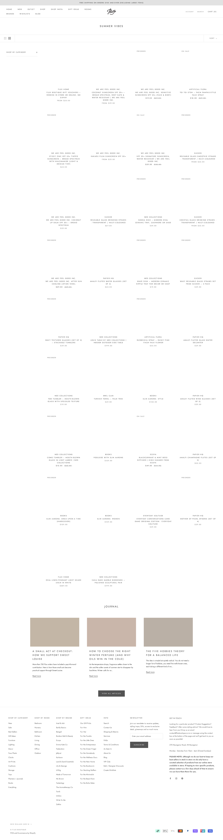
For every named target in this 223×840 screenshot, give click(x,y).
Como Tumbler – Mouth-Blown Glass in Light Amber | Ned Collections (63, 460)
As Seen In (108, 749)
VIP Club (107, 761)
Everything (12, 787)
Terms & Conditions (111, 744)
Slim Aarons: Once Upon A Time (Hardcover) (63, 520)
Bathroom (38, 731)
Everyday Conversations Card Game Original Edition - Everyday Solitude (153, 521)
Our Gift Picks (85, 723)
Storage (11, 770)
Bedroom (38, 723)
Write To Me (60, 800)
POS (12, 833)
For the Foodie (85, 736)
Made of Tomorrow (63, 774)
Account (190, 12)
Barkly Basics (61, 727)
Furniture (11, 740)
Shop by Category (16, 52)
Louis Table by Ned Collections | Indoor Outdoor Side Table (108, 341)
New (20, 9)
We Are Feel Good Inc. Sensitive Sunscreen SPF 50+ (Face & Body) (153, 93)
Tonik (58, 791)
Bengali (59, 731)
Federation (60, 749)
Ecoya (58, 740)
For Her (83, 731)
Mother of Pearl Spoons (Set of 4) (198, 520)
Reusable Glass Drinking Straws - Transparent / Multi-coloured (108, 221)
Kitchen (37, 736)
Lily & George (61, 766)
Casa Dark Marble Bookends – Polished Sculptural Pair (108, 581)
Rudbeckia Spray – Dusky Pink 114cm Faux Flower (153, 341)
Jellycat (58, 753)
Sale (10, 727)
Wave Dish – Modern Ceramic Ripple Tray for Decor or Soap (153, 282)
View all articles (111, 693)
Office (37, 749)
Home (9, 9)
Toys (10, 774)
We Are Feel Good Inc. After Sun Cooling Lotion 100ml (64, 282)
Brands (10, 14)
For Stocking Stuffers (88, 770)
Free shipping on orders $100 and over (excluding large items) (111, 3)
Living (37, 740)
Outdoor (38, 753)
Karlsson (59, 757)
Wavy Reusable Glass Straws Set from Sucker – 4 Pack (198, 282)
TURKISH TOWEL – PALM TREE (108, 399)
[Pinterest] (182, 778)
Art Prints (11, 761)
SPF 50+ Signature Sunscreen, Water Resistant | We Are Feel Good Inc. (153, 159)
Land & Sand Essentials (65, 761)
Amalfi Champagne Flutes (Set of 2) (198, 458)
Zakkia (58, 804)
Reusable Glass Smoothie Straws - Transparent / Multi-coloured (198, 157)
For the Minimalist (87, 774)
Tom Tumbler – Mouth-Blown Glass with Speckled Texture (64, 400)
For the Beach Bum (87, 778)
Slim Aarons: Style (153, 399)
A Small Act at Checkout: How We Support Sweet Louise (53, 655)
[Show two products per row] (5, 38)
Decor (10, 749)
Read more (37, 676)
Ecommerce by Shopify (26, 833)
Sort (212, 38)
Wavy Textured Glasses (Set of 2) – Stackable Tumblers (63, 341)
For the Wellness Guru (88, 757)
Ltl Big (58, 770)
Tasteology (60, 783)
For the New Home (87, 761)
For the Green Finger (88, 749)
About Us (107, 753)
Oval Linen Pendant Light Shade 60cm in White (63, 581)
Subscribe (139, 745)
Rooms (88, 9)
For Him (83, 727)
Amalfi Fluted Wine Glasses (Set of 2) (198, 400)
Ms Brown (60, 778)
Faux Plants (12, 753)
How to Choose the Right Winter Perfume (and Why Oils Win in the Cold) (110, 655)
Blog (38, 14)
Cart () (212, 11)
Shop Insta (57, 9)
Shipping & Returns (111, 731)
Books (10, 783)
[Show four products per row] (9, 38)
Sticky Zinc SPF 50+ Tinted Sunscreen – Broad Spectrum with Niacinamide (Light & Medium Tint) (63, 160)
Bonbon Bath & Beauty (64, 736)
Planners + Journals (15, 778)
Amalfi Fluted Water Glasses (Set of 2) (108, 282)
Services (107, 736)
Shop (43, 9)
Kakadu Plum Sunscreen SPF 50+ (108, 156)
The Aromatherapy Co (64, 787)
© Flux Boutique (18, 830)
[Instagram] (176, 778)
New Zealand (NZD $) (19, 824)
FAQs (106, 740)
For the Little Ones (87, 740)
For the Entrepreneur (88, 744)
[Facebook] (170, 778)
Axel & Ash (60, 723)
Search (200, 12)
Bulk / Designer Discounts (114, 766)
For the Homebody (87, 753)
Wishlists (25, 14)
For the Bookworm (87, 766)
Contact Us (108, 727)
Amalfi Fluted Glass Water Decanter (198, 341)
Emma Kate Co (61, 744)
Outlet (31, 9)
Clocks (11, 757)
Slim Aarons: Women (108, 519)
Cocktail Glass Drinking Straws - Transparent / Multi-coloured (198, 221)
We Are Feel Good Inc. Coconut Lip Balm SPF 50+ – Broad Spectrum (63, 222)
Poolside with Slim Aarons (108, 457)
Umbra (58, 795)
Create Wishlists (110, 770)
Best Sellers (12, 731)
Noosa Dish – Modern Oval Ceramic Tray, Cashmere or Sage (153, 221)
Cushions (11, 766)
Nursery (38, 727)
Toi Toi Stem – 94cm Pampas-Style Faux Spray (198, 93)
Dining (37, 744)
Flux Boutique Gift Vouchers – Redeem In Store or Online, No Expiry (64, 95)
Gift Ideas (73, 9)
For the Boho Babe (87, 783)
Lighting (11, 744)
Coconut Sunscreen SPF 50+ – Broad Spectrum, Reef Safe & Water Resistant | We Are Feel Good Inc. (108, 96)
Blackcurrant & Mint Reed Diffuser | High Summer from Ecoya (153, 460)
